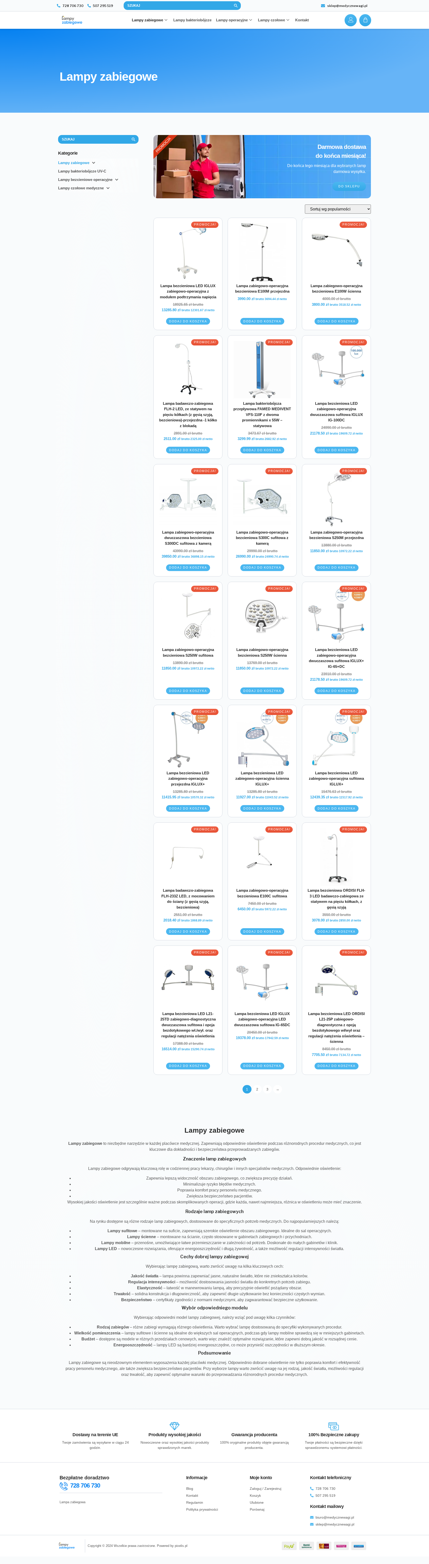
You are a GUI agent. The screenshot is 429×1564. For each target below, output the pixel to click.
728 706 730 (85, 1485)
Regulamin (194, 1502)
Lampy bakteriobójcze (192, 20)
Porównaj (257, 1509)
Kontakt (302, 20)
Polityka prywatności (202, 1509)
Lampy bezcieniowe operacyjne (85, 179)
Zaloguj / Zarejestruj (265, 1489)
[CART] (365, 20)
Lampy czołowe (271, 20)
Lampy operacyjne (232, 20)
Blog (189, 1489)
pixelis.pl (181, 1546)
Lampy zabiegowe (147, 20)
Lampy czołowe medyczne (81, 188)
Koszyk (255, 1495)
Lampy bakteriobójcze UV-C (82, 171)
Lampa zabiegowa (72, 1502)
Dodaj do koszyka (188, 321)
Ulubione (257, 1502)
